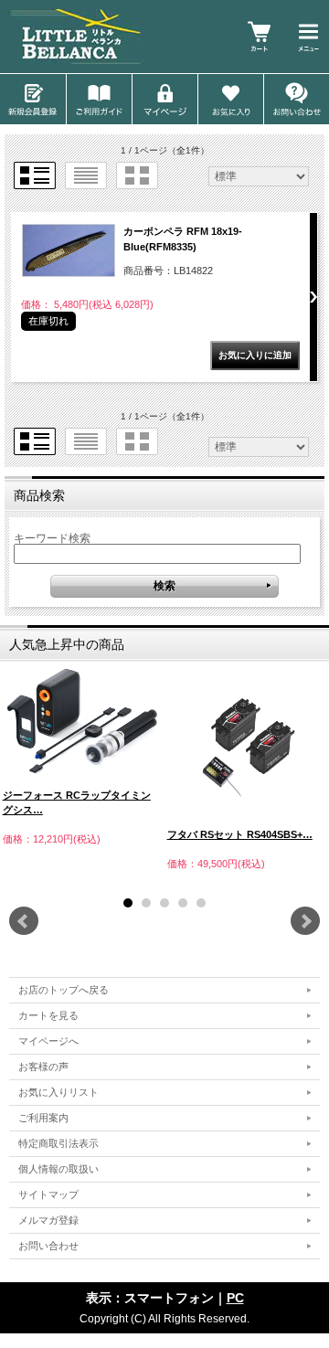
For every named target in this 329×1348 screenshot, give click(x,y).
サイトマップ (48, 1194)
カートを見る (48, 1015)
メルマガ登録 (48, 1220)
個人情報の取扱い (58, 1168)
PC (235, 1297)
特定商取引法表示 (58, 1143)
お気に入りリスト (58, 1092)
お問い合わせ (48, 1245)
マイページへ (48, 1040)
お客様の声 (43, 1066)
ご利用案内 (43, 1117)
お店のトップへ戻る (63, 989)
